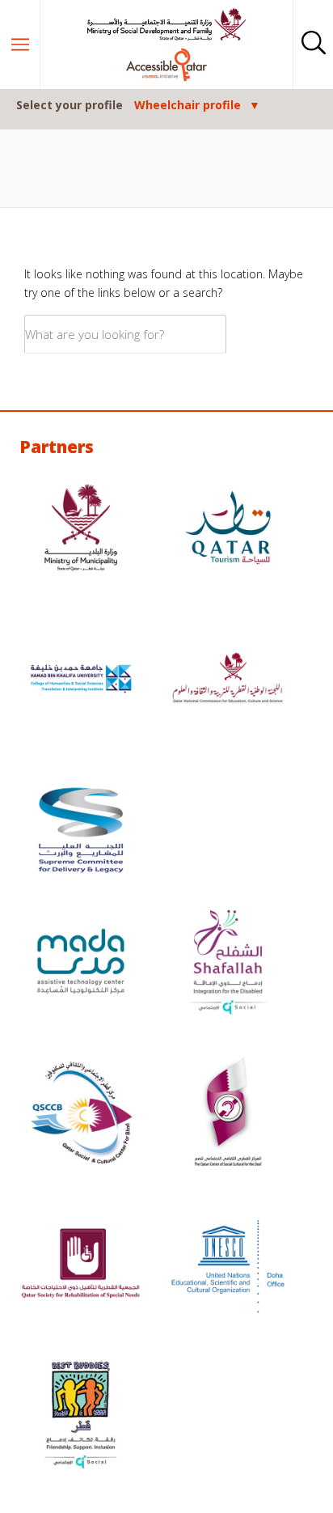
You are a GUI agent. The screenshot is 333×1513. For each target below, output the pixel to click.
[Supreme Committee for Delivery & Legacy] (80, 832)
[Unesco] (227, 1265)
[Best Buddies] (80, 1417)
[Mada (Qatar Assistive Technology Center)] (80, 963)
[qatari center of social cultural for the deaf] (227, 1114)
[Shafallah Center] (227, 963)
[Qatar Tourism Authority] (227, 529)
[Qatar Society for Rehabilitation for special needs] (80, 1265)
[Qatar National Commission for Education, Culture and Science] (227, 680)
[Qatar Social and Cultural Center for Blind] (80, 1114)
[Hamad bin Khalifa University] (80, 680)
